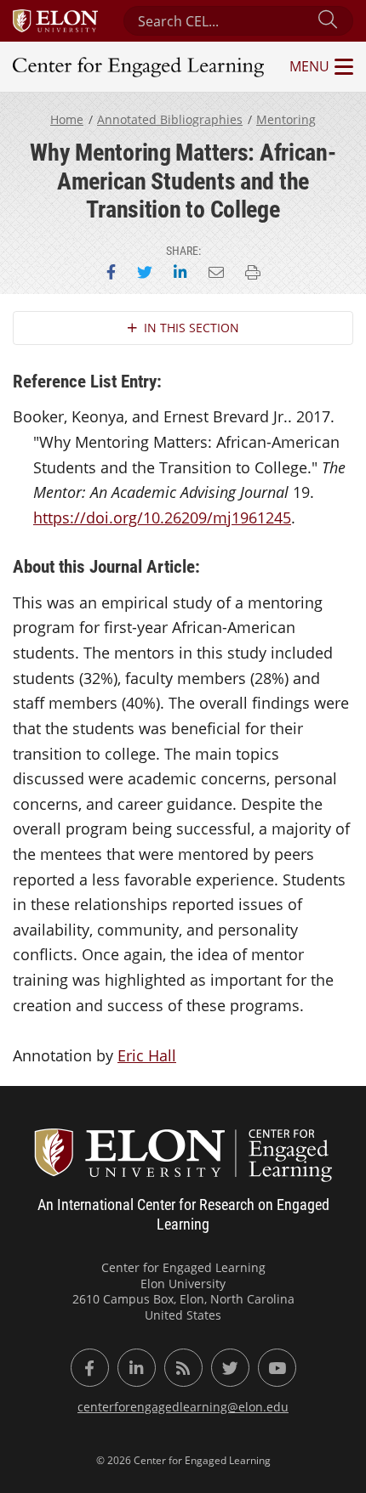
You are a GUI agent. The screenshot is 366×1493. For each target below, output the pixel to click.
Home (66, 119)
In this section (191, 328)
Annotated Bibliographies (170, 119)
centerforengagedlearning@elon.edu (183, 1407)
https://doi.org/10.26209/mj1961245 (162, 517)
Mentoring (286, 119)
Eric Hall (146, 1055)
